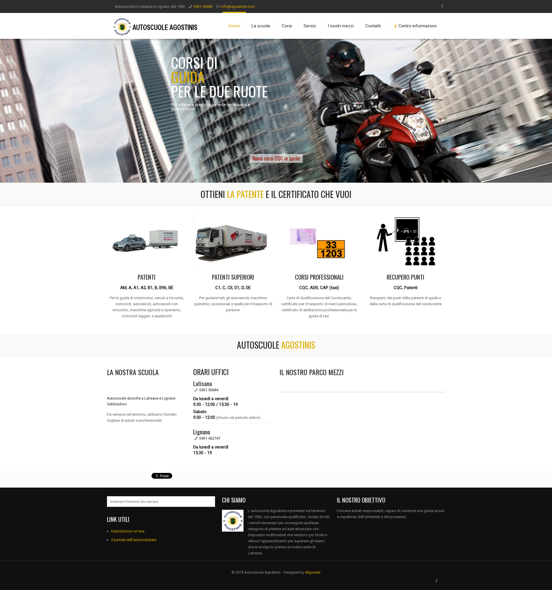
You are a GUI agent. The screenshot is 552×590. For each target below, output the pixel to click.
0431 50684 (202, 6)
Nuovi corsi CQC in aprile (276, 158)
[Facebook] (442, 6)
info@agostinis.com (238, 6)
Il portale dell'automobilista (133, 540)
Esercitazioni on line (127, 531)
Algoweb (313, 572)
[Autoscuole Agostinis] (156, 26)
